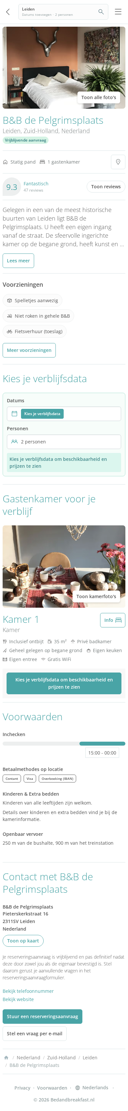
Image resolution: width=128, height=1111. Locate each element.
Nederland (75, 131)
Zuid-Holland (41, 131)
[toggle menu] (118, 12)
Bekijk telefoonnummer (28, 991)
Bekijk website (18, 999)
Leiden (12, 131)
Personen (17, 428)
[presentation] (64, 414)
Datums (15, 400)
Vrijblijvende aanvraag (25, 140)
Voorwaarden (52, 1088)
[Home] (6, 1057)
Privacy (22, 1088)
